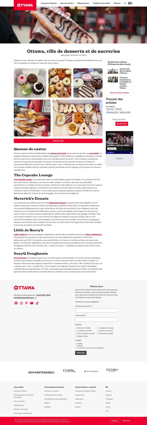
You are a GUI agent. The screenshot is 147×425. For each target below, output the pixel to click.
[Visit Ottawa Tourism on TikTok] (37, 303)
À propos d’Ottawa (20, 391)
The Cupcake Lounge (23, 179)
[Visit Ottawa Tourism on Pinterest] (26, 303)
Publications (79, 399)
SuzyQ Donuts (20, 258)
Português (109, 399)
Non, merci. (126, 420)
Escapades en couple (106, 328)
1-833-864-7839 (43, 295)
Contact (78, 407)
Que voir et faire (66, 3)
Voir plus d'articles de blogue (119, 93)
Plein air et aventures (106, 331)
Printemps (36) (112, 112)
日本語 (108, 403)
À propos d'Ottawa (48, 3)
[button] (125, 3)
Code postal (80, 315)
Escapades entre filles (84, 331)
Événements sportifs (106, 333)
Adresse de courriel (83, 306)
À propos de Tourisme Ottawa (85, 391)
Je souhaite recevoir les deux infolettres (90, 348)
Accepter (114, 420)
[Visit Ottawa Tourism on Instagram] (21, 303)
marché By (94, 153)
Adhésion (47, 407)
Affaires (117, 3)
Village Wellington (93, 234)
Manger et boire (82, 336)
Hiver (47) (110, 109)
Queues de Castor (59, 153)
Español (108, 395)
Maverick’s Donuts (58, 203)
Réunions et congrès (51, 391)
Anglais (79, 343)
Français (80, 346)
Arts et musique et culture (86, 333)
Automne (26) (125, 112)
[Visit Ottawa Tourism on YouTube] (31, 303)
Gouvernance (79, 395)
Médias (47, 403)
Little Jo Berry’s (21, 234)
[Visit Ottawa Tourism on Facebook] (16, 303)
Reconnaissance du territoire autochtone (24, 396)
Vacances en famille (84, 328)
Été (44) (118, 109)
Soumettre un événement (23, 413)
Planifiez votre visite (101, 3)
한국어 (108, 407)
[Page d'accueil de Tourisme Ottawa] (25, 5)
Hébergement (83, 3)
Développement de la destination (55, 399)
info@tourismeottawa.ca (24, 298)
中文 (107, 411)
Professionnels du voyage (53, 395)
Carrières (78, 403)
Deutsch (109, 391)
